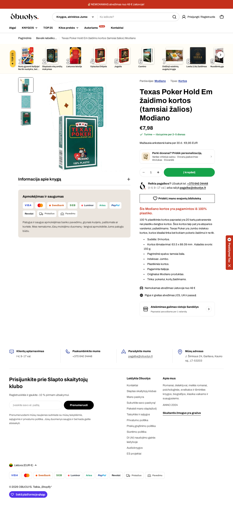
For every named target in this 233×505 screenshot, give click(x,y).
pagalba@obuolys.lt (193, 187)
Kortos (182, 81)
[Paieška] (174, 17)
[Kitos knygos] (220, 54)
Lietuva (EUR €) (23, 465)
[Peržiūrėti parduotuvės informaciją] (209, 309)
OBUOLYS (25, 486)
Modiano (160, 81)
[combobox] (115, 17)
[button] (229, 252)
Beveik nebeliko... (46, 38)
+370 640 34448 (197, 183)
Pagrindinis (24, 38)
